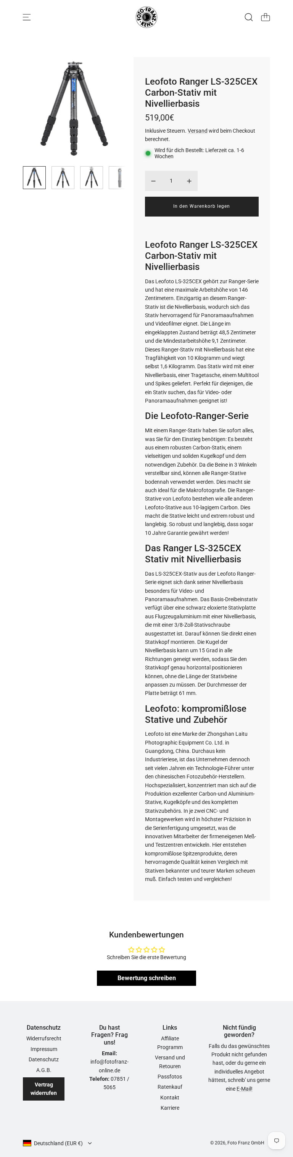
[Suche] (248, 17)
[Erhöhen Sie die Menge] (189, 181)
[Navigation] (26, 17)
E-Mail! (245, 1089)
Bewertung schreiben (147, 978)
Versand (198, 131)
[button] (41, 109)
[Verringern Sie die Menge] (153, 181)
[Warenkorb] (265, 17)
